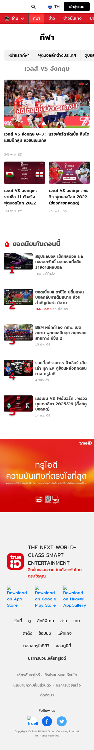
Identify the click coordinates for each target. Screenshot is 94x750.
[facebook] (47, 721)
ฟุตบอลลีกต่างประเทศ (57, 55)
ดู (29, 621)
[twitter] (61, 721)
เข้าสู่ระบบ (76, 7)
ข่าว (52, 18)
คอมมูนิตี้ (63, 646)
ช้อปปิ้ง (45, 633)
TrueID (14, 7)
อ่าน (14, 18)
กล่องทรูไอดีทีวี (36, 646)
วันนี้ (18, 621)
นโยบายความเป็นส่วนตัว (32, 685)
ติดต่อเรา (47, 695)
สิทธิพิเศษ (45, 621)
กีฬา (36, 18)
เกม (76, 621)
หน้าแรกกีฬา (19, 55)
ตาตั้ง (27, 633)
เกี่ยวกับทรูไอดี (28, 675)
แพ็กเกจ (64, 633)
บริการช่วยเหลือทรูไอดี (47, 658)
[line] (32, 721)
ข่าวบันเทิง (72, 18)
